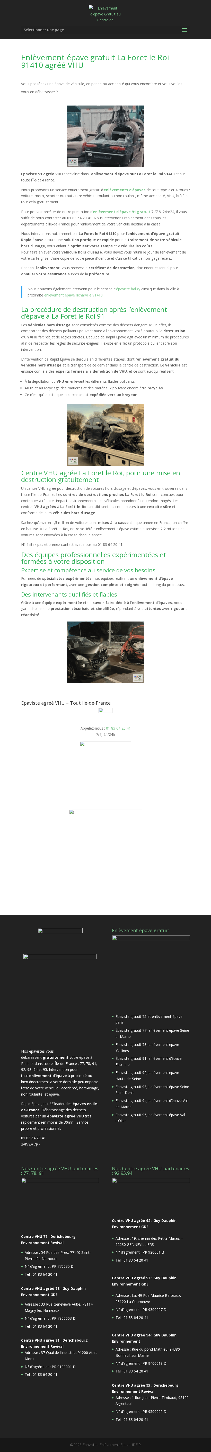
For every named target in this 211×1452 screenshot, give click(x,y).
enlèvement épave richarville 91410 (73, 295)
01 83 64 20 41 (118, 728)
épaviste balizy (128, 288)
